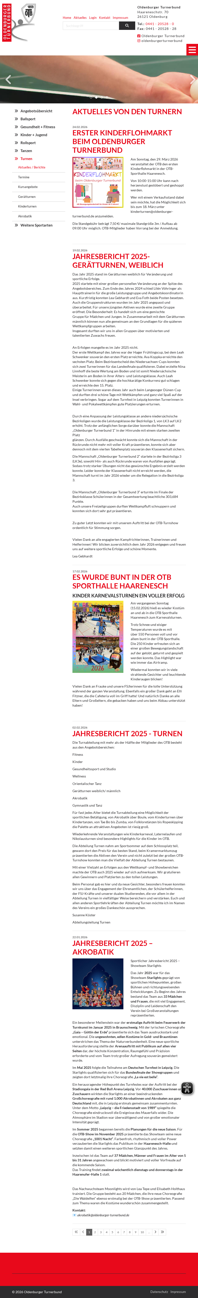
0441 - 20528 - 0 (160, 24)
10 (142, 1232)
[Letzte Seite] (162, 1232)
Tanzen (26, 150)
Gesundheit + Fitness (38, 127)
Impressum (120, 18)
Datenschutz (159, 1292)
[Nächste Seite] (155, 1232)
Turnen (26, 158)
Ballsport (28, 119)
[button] (91, 97)
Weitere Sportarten (37, 225)
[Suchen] (127, 25)
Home (67, 18)
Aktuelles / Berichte (31, 167)
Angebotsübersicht (36, 111)
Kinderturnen (27, 206)
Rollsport (28, 143)
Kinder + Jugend (34, 135)
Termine (23, 177)
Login (93, 18)
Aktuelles (80, 18)
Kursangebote (28, 187)
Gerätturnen (26, 197)
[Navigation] (192, 49)
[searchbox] (91, 25)
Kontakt (104, 18)
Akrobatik (25, 216)
